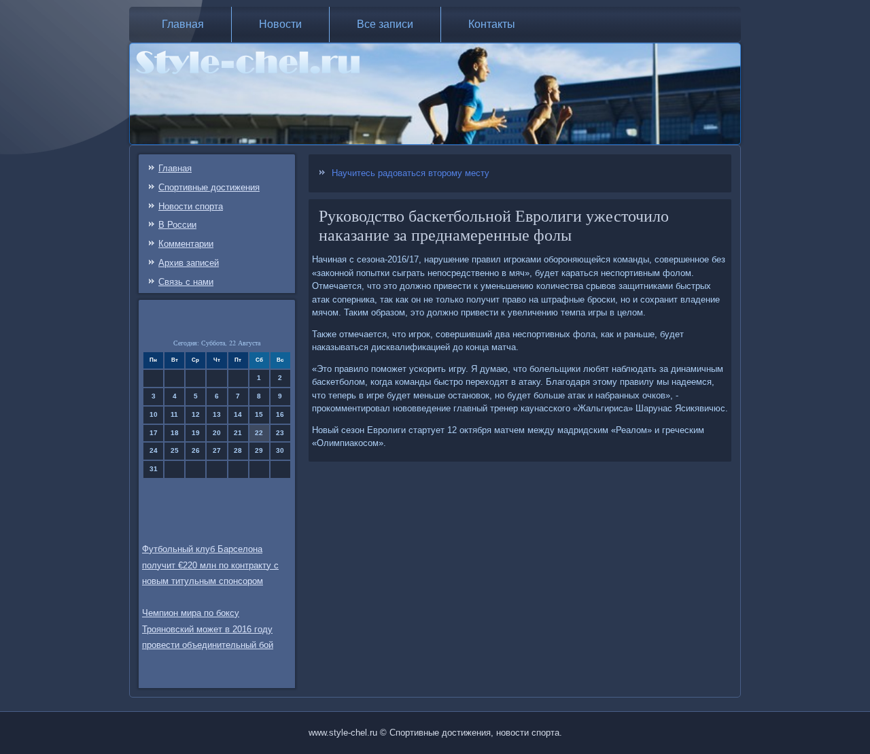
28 (238, 450)
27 (217, 450)
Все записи (385, 24)
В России (177, 225)
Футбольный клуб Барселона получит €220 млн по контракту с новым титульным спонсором (210, 565)
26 (196, 450)
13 (217, 414)
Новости (280, 24)
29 (259, 450)
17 (154, 432)
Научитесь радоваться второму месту (410, 173)
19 (196, 432)
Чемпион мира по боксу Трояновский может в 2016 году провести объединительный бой (207, 629)
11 (174, 414)
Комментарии (185, 244)
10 (154, 414)
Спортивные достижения (209, 187)
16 (280, 414)
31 (154, 469)
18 (175, 432)
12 (196, 414)
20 (217, 432)
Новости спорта (190, 206)
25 (175, 450)
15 (259, 414)
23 (280, 432)
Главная (183, 24)
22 (259, 432)
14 (238, 414)
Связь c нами (185, 282)
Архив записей (188, 263)
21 (238, 432)
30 (280, 450)
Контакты (491, 24)
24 (154, 450)
